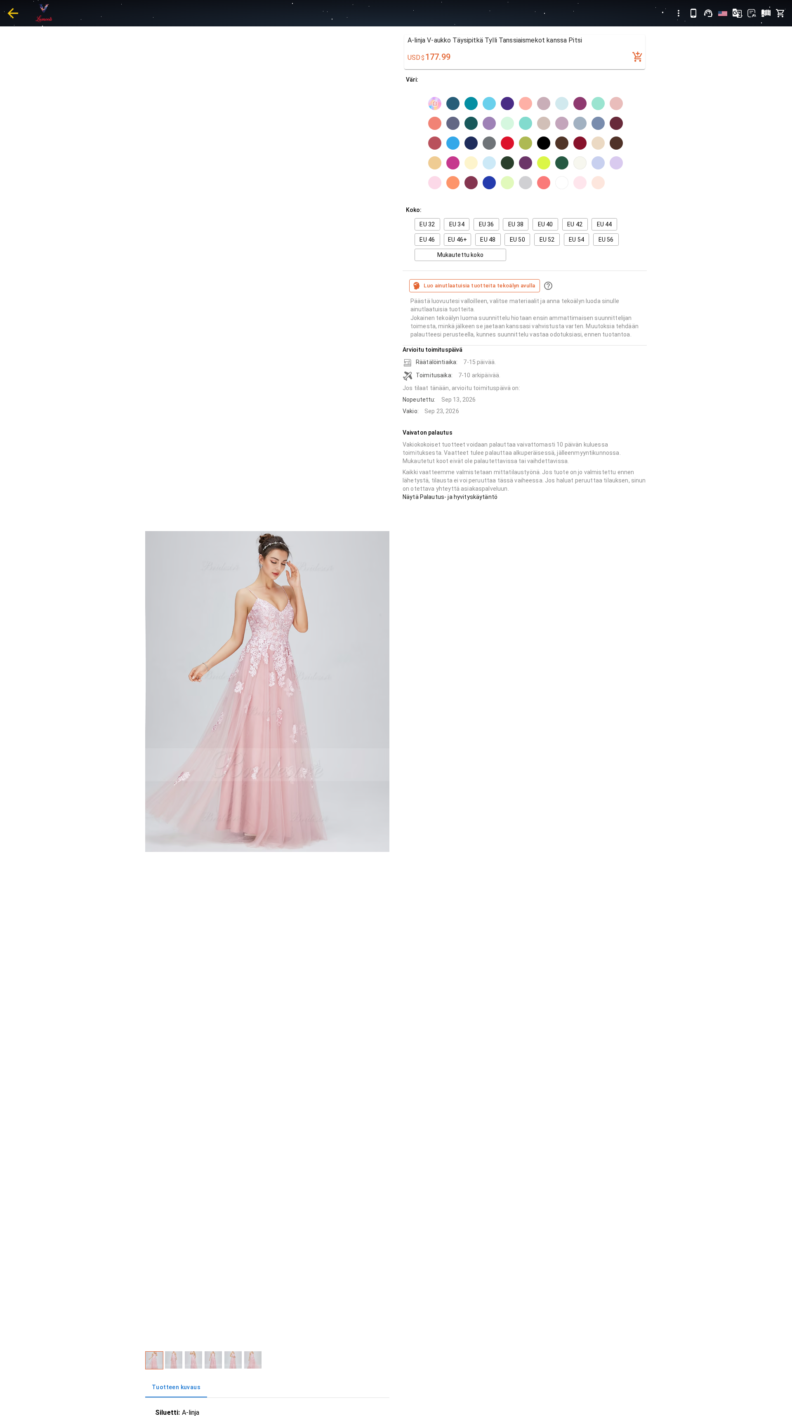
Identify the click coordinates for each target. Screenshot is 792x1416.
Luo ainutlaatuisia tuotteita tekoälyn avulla (479, 285)
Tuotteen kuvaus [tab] (176, 1387)
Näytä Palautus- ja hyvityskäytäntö (450, 497)
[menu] (678, 13)
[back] (13, 13)
